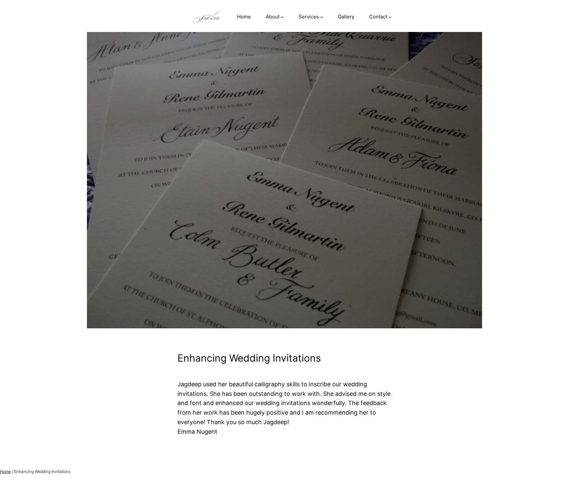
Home (5, 471)
